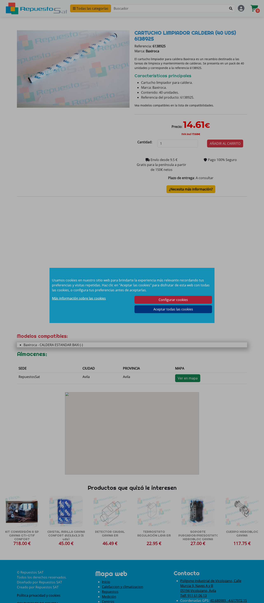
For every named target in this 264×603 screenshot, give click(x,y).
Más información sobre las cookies (79, 298)
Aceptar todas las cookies (173, 309)
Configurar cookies (173, 299)
